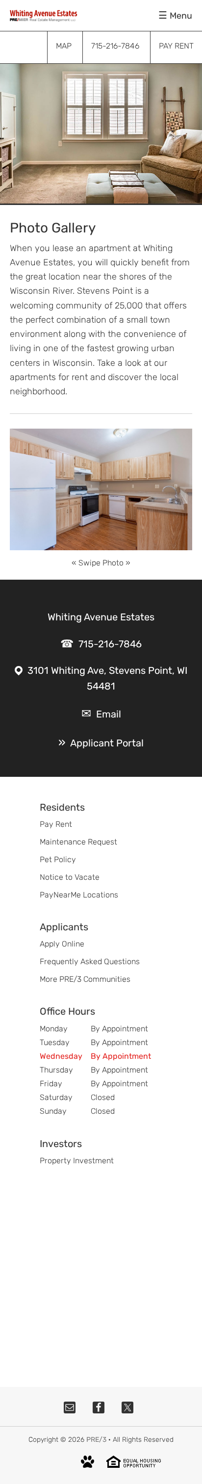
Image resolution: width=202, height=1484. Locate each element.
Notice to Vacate (70, 877)
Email (108, 714)
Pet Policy (58, 859)
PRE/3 (96, 1439)
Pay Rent (56, 824)
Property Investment (77, 1160)
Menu (181, 15)
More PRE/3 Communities (85, 979)
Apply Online (62, 943)
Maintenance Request (78, 841)
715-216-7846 (110, 644)
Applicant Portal (107, 743)
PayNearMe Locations (79, 894)
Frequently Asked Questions (90, 961)
